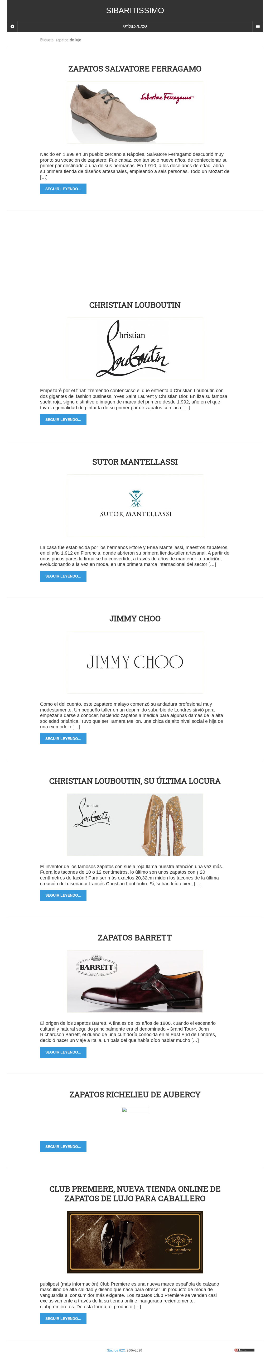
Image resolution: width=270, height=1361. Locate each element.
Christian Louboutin (135, 305)
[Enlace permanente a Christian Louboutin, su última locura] (135, 824)
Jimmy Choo (135, 618)
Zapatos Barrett (135, 937)
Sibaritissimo (135, 10)
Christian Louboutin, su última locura (135, 781)
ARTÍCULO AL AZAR (135, 26)
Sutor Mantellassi (135, 461)
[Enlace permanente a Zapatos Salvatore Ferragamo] (135, 112)
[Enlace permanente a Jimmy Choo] (135, 662)
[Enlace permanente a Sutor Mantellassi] (135, 505)
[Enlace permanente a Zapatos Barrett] (135, 981)
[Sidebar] (12, 26)
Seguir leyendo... (63, 189)
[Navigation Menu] (257, 26)
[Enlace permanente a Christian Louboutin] (135, 348)
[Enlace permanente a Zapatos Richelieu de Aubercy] (135, 1119)
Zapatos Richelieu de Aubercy (135, 1094)
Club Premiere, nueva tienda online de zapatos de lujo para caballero (135, 1193)
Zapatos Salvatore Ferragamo (135, 68)
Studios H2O (116, 1350)
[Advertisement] (137, 247)
